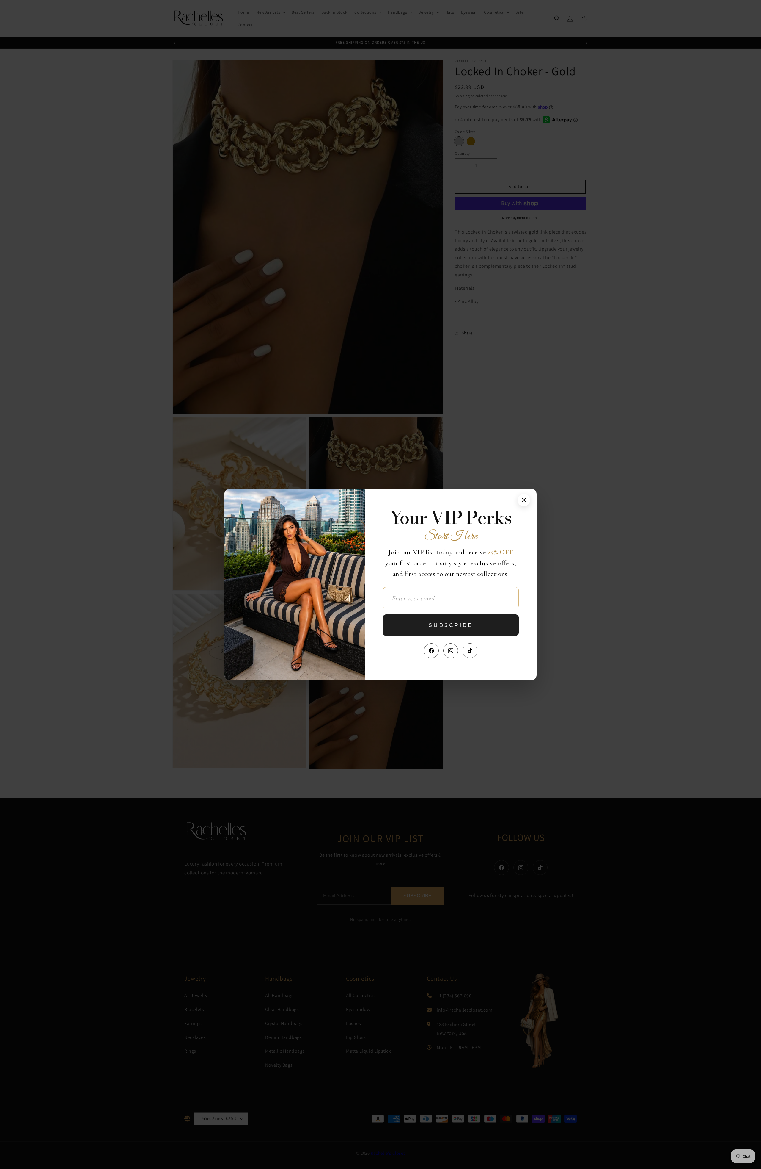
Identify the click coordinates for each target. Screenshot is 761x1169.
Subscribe (451, 625)
